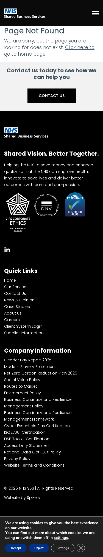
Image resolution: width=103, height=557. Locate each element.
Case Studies (17, 306)
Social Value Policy (22, 379)
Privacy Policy (17, 458)
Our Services (16, 287)
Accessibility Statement (27, 445)
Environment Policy (22, 393)
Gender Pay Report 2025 (28, 360)
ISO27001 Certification (24, 432)
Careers (12, 319)
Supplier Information (24, 333)
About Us (13, 313)
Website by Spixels (22, 497)
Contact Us (52, 95)
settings (61, 537)
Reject (38, 548)
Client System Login (23, 326)
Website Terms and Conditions (34, 465)
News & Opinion (19, 300)
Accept (16, 548)
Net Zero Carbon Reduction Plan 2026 (40, 373)
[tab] (7, 249)
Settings (63, 548)
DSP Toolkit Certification (26, 439)
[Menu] (95, 13)
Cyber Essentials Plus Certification (37, 426)
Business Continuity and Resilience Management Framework (38, 416)
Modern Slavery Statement (30, 366)
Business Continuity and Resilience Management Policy (38, 403)
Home (10, 280)
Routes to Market (20, 386)
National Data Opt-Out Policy (32, 452)
